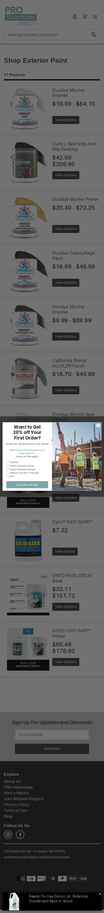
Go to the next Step (27, 484)
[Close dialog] (98, 425)
